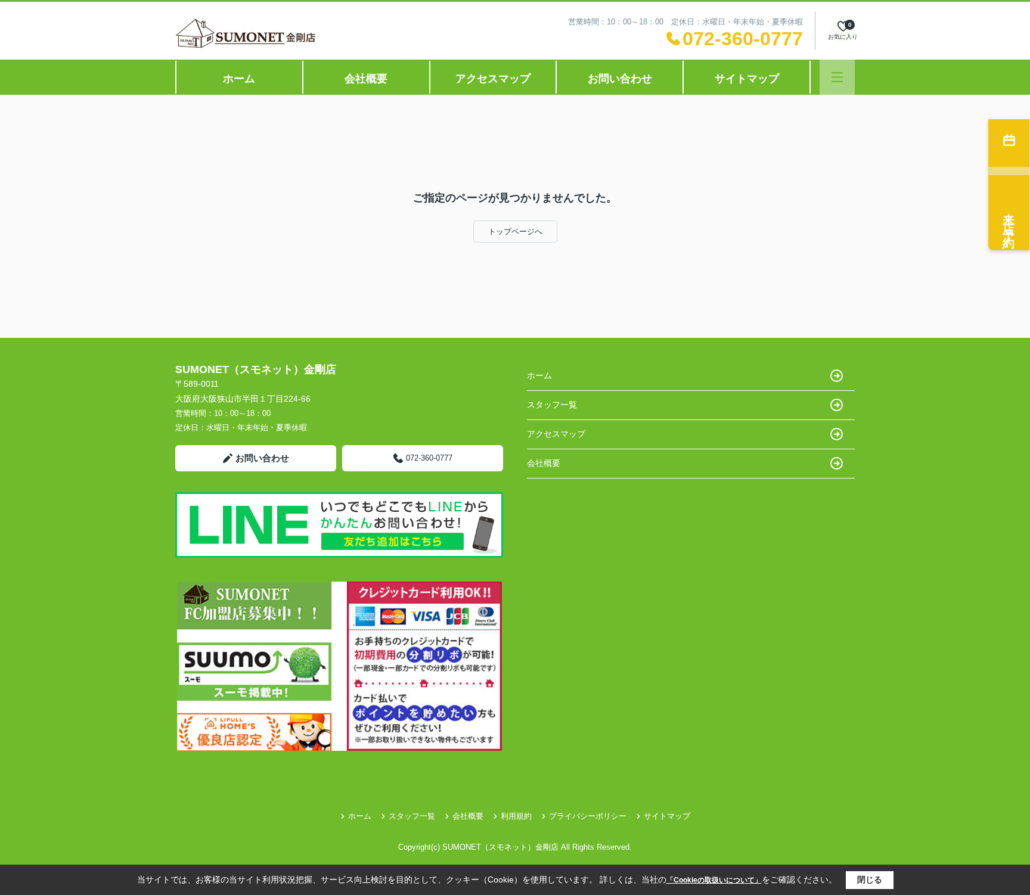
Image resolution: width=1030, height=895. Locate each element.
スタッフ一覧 (552, 404)
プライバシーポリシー (587, 816)
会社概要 (366, 79)
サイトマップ (747, 79)
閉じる (869, 879)
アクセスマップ (492, 79)
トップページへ (515, 231)
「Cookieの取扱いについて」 (714, 880)
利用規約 (516, 816)
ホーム (239, 79)
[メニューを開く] (837, 77)
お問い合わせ (620, 79)
